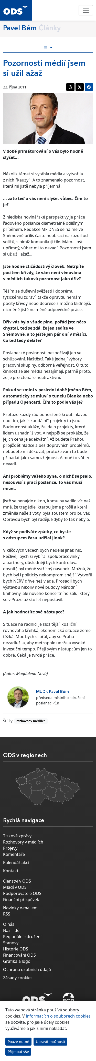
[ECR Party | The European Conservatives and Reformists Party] (68, 999)
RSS (6, 914)
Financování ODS (19, 955)
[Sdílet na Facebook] (89, 87)
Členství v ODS (17, 881)
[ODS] (37, 997)
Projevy (10, 848)
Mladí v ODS (15, 887)
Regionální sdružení (22, 936)
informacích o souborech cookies (58, 1016)
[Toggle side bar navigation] (48, 48)
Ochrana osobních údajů (27, 969)
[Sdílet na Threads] (70, 87)
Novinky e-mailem (20, 908)
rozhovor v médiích (31, 721)
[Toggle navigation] (86, 10)
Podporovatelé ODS (22, 893)
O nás (8, 924)
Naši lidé (11, 930)
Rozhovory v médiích (23, 842)
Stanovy (10, 943)
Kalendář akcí (16, 862)
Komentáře (14, 854)
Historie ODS (15, 949)
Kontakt (10, 871)
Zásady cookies (18, 978)
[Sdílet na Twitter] (80, 87)
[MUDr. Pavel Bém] (18, 697)
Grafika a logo (16, 961)
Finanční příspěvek (21, 899)
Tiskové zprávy (17, 836)
